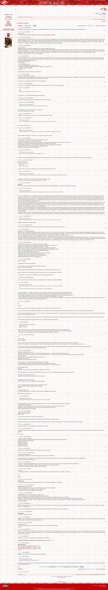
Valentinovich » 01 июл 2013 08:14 (27, 104)
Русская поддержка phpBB (61, 577)
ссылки (105, 5)
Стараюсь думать (23, 484)
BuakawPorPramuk (23, 102)
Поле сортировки (59, 566)
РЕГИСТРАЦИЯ (8, 24)
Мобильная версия (103, 16)
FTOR (21, 87)
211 (100, 25)
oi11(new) (21, 259)
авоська (21, 138)
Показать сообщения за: (44, 566)
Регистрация (100, 19)
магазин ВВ (55, 5)
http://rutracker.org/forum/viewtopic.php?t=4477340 (27, 545)
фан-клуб (88, 5)
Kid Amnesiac (22, 492)
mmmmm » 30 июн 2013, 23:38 (26, 558)
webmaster (103, 585)
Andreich (21, 27)
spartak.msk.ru (68, 588)
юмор (95, 5)
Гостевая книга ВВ (29, 17)
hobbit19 (21, 350)
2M (20, 56)
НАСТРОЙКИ (8, 23)
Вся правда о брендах (61, 581)
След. (104, 566)
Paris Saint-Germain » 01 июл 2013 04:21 (28, 324)
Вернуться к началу (104, 30)
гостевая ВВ (65, 5)
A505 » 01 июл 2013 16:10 (25, 190)
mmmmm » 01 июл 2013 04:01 (26, 398)
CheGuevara (22, 117)
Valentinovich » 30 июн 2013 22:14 (27, 173)
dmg (20, 542)
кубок (23, 5)
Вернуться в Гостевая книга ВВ (23, 571)
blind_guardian (22, 97)
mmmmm (21, 127)
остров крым (22, 511)
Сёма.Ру (103, 586)
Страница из (89, 25)
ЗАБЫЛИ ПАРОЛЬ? (8, 25)
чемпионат (15, 5)
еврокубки (29, 5)
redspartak (21, 411)
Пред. (19, 566)
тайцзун (21, 37)
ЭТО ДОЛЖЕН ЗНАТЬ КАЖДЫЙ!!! (8, 17)
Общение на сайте (22, 17)
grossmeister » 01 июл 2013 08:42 (27, 130)
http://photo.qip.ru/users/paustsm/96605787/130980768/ (45, 34)
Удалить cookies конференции (88, 574)
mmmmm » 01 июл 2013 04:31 (26, 284)
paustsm (21, 31)
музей (99, 5)
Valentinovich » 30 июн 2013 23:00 (27, 152)
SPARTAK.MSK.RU (40, 588)
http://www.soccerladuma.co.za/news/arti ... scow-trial (36, 180)
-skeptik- (21, 216)
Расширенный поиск (102, 14)
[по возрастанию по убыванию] (78, 566)
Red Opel (21, 113)
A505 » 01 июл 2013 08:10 (25, 218)
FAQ (95, 19)
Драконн (21, 45)
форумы (73, 5)
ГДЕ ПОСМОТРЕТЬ (8, 19)
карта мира (46, 5)
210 (99, 25)
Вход (104, 19)
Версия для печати (104, 16)
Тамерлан (21, 428)
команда (37, 5)
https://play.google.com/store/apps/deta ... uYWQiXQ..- (28, 548)
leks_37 (21, 517)
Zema (20, 74)
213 (105, 25)
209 (97, 25)
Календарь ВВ (103, 21)
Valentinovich (22, 83)
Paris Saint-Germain (23, 334)
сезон (9, 5)
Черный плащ (22, 479)
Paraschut (21, 448)
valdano (21, 182)
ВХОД (8, 21)
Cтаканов (21, 468)
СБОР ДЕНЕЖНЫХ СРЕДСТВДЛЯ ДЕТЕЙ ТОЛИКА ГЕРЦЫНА (8, 30)
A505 (20, 229)
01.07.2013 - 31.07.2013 (22, 23)
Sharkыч (21, 503)
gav (20, 536)
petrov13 (21, 188)
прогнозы (80, 5)
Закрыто (18, 25)
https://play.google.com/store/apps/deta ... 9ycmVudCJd (28, 547)
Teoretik (21, 149)
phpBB (59, 576)
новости (3, 5)
